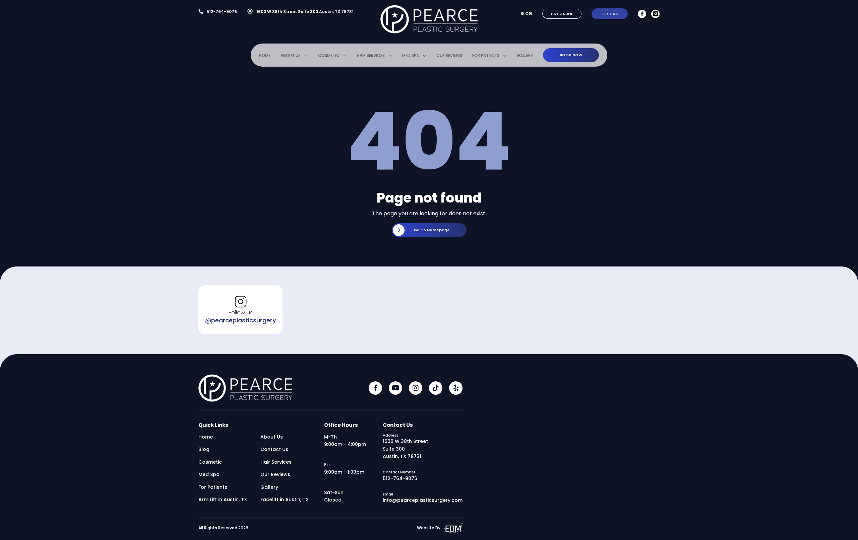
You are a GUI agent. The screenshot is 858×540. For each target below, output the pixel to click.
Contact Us (274, 449)
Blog (526, 13)
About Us (291, 55)
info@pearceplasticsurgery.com (423, 500)
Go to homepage (432, 230)
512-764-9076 (221, 11)
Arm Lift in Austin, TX (222, 499)
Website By (428, 528)
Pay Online (562, 13)
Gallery (525, 55)
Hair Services (371, 55)
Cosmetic (329, 55)
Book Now (571, 55)
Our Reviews (449, 55)
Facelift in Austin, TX (284, 499)
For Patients (485, 55)
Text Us (610, 13)
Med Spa (410, 55)
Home (264, 55)
